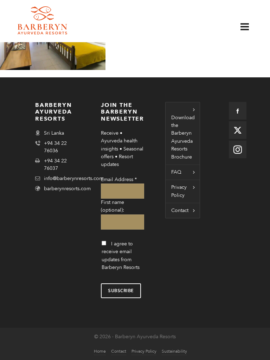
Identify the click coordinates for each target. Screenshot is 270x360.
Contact (179, 210)
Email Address (119, 179)
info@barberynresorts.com (73, 178)
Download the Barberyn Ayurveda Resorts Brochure (183, 137)
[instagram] (237, 149)
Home (100, 351)
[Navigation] (249, 27)
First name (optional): (112, 206)
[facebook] (237, 111)
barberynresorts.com (67, 188)
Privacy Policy (179, 191)
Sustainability (174, 351)
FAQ (176, 172)
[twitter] (237, 130)
